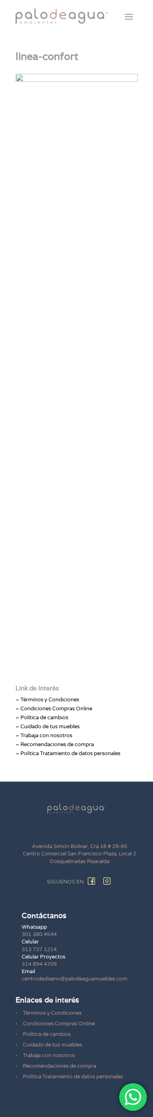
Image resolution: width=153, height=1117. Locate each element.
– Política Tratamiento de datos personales (68, 753)
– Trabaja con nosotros (44, 735)
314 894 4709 (39, 964)
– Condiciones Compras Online (54, 708)
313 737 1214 (39, 949)
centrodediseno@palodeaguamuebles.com (74, 979)
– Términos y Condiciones (47, 699)
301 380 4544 (39, 934)
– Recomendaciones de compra (55, 744)
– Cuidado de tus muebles (48, 726)
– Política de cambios (42, 717)
